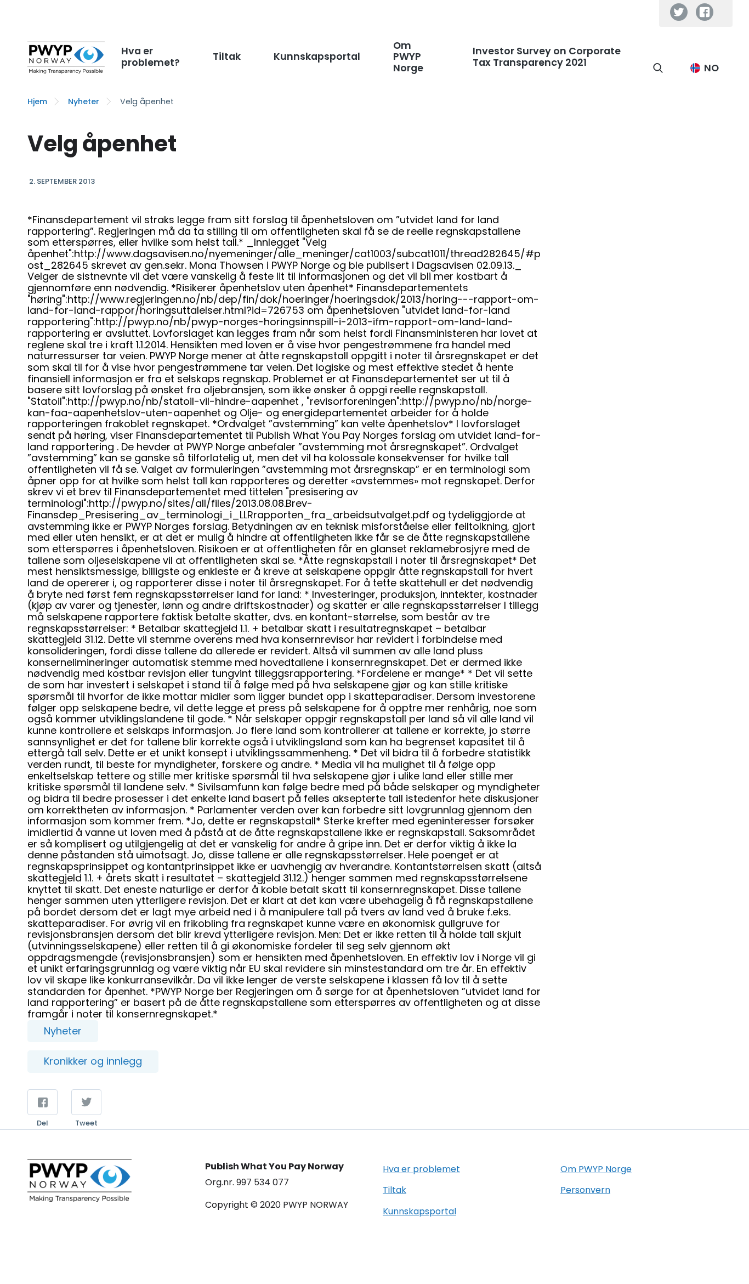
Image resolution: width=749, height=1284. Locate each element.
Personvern (585, 1190)
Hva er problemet (421, 1169)
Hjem (37, 101)
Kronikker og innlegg (93, 1061)
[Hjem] (66, 57)
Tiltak (394, 1190)
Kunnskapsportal (419, 1211)
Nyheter (83, 101)
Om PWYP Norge (596, 1169)
